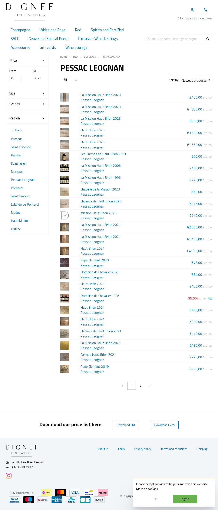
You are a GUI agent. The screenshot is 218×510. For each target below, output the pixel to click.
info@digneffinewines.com (28, 462)
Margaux (17, 171)
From (12, 70)
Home (63, 56)
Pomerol (17, 187)
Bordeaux (90, 56)
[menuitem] (20, 30)
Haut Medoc (20, 220)
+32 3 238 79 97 (22, 467)
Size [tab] (12, 93)
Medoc (15, 212)
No (156, 499)
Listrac (16, 228)
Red (75, 56)
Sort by (174, 79)
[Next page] (150, 385)
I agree (185, 499)
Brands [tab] (14, 104)
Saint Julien (19, 163)
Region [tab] (14, 118)
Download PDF (126, 425)
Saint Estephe (21, 147)
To (34, 70)
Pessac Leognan (22, 179)
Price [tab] (13, 60)
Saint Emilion (20, 196)
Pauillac (16, 155)
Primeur (16, 138)
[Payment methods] (46, 492)
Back (18, 130)
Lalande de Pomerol (25, 204)
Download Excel (164, 425)
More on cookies (147, 489)
